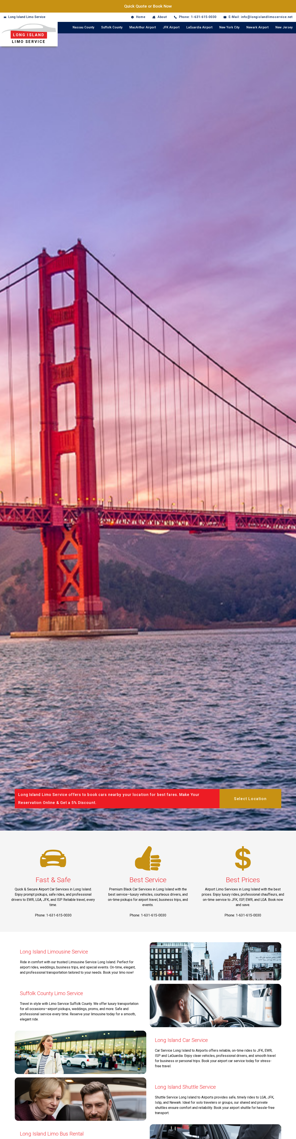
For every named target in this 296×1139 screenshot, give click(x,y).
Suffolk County (111, 27)
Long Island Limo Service (26, 17)
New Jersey (284, 27)
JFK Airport (171, 27)
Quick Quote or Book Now (148, 6)
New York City (229, 27)
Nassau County (83, 27)
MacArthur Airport (142, 27)
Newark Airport (257, 27)
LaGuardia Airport (199, 27)
